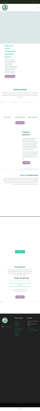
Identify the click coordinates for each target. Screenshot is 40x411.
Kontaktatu (16, 326)
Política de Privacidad (18, 330)
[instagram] (37, 2)
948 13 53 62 (5, 2)
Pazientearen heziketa (20, 117)
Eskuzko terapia (7, 117)
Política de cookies (18, 328)
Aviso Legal (17, 332)
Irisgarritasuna (17, 333)
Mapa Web (17, 335)
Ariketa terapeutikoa (32, 117)
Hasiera (16, 321)
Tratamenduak (17, 322)
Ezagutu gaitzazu (17, 324)
